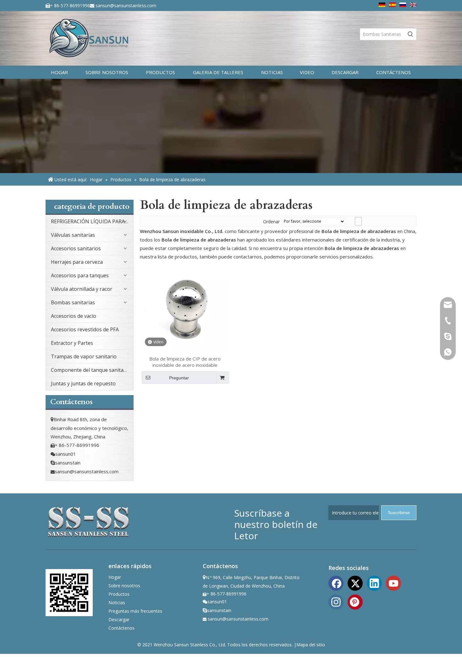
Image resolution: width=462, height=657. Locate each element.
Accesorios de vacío (73, 315)
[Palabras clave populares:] (410, 34)
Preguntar (179, 377)
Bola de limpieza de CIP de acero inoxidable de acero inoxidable (185, 362)
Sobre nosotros (124, 586)
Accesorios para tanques (80, 275)
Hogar (114, 577)
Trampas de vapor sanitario (84, 356)
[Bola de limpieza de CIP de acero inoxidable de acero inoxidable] (185, 308)
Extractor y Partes (72, 342)
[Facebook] (336, 582)
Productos (118, 594)
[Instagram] (336, 601)
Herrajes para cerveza (77, 261)
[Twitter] (355, 582)
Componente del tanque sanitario (90, 370)
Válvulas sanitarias (73, 234)
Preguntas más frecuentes (135, 611)
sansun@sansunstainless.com (126, 5)
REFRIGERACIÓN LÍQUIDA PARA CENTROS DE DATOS (92, 221)
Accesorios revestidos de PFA (85, 329)
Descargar (118, 619)
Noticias (116, 602)
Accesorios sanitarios (76, 248)
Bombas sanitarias (73, 302)
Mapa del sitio (310, 645)
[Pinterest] (355, 601)
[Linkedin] (374, 582)
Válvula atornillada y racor (81, 288)
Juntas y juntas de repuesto (83, 383)
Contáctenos (121, 628)
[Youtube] (393, 582)
